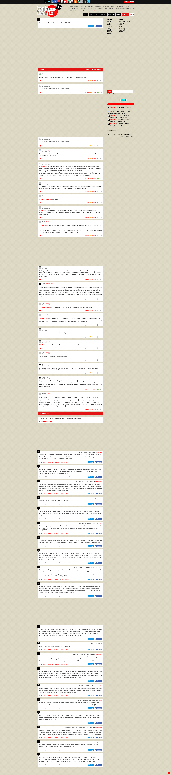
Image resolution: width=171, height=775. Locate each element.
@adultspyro (44, 166)
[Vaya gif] (81, 1)
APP (132, 134)
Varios (121, 32)
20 (38, 754)
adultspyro (47, 84)
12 (38, 741)
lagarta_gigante (48, 195)
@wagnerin (43, 153)
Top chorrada (111, 14)
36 (38, 537)
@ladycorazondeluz (46, 199)
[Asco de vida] (45, 1)
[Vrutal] (65, 1)
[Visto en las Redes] (55, 1)
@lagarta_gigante (45, 307)
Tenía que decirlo (111, 130)
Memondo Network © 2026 (126, 136)
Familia (100, 643)
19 (38, 19)
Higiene (109, 26)
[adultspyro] (40, 85)
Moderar (132, 14)
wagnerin (47, 73)
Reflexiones (99, 452)
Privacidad (120, 134)
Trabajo (100, 523)
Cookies (126, 134)
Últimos (86, 14)
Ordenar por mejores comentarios (93, 69)
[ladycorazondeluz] (40, 183)
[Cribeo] (68, 1)
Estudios (100, 466)
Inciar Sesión (58, 22)
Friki (120, 25)
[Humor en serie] (71, 1)
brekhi (47, 364)
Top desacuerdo (103, 14)
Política (109, 28)
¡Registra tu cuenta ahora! (45, 421)
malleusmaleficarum (50, 329)
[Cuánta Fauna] (75, 1)
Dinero (109, 23)
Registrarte (67, 22)
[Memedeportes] (52, 1)
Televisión (122, 30)
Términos (114, 134)
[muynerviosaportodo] (40, 284)
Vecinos (109, 34)
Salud (109, 30)
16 (38, 583)
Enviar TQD (125, 14)
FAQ (129, 134)
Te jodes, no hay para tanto (53, 25)
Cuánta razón (42, 25)
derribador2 (85, 754)
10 (38, 508)
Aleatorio (118, 14)
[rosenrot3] (40, 394)
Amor (101, 508)
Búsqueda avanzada (111, 93)
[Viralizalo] (88, 1)
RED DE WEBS (40, 1)
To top (169, 773)
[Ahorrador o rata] (85, 1)
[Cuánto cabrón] (62, 1)
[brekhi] (40, 365)
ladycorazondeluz (48, 182)
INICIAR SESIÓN (129, 1)
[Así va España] (58, 1)
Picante (100, 498)
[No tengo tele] (78, 1)
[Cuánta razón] (48, 1)
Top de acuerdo (93, 14)
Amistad (100, 700)
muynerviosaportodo (50, 283)
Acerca (110, 134)
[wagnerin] (40, 74)
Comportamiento (98, 481)
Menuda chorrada (64, 25)
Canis (109, 21)
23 (38, 653)
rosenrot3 (48, 393)
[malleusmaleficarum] (40, 329)
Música (121, 26)
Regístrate (120, 1)
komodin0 (88, 508)
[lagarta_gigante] (40, 196)
